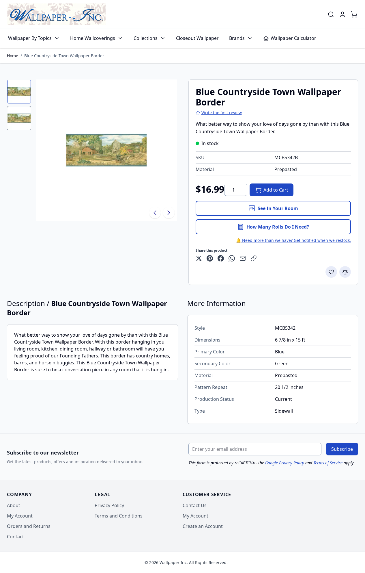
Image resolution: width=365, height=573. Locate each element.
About (13, 505)
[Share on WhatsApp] (232, 258)
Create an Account (203, 526)
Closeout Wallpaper (197, 38)
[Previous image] (155, 212)
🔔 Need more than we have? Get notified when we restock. (293, 240)
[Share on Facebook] (221, 258)
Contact (15, 536)
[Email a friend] (242, 258)
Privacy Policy (109, 505)
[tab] (19, 91)
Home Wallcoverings (92, 38)
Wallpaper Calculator (293, 38)
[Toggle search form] (331, 14)
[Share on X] (199, 258)
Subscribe (342, 449)
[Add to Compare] (345, 272)
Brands (237, 38)
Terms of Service (327, 463)
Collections (146, 38)
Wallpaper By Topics (30, 38)
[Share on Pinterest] (210, 258)
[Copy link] (253, 258)
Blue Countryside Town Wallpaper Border (64, 55)
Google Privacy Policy (284, 463)
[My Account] (342, 14)
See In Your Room (278, 208)
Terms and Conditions (119, 516)
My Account (20, 516)
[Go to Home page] (56, 14)
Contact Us (195, 505)
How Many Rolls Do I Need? (277, 227)
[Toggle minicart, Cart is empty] (354, 14)
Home (12, 55)
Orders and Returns (28, 526)
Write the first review (221, 112)
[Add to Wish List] (331, 272)
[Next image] (169, 212)
